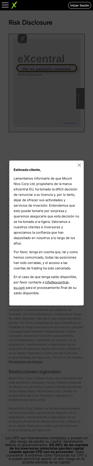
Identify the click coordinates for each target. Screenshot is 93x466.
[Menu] (5, 5)
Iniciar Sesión (79, 5)
